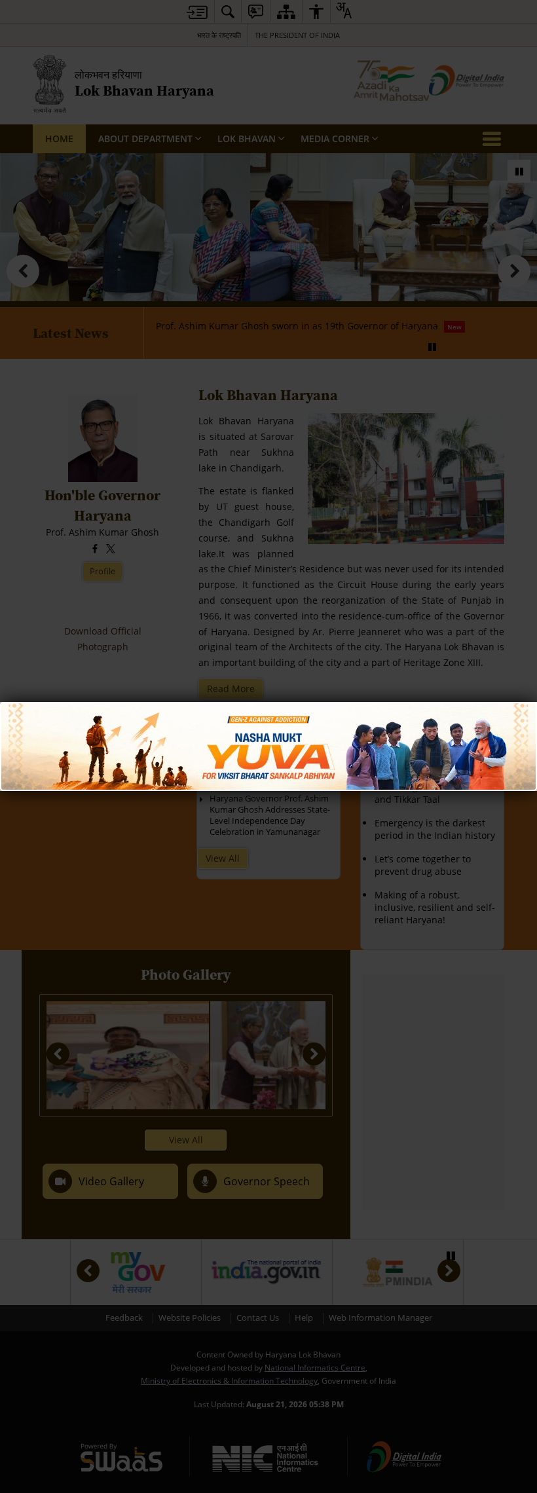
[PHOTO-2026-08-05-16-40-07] (268, 708)
